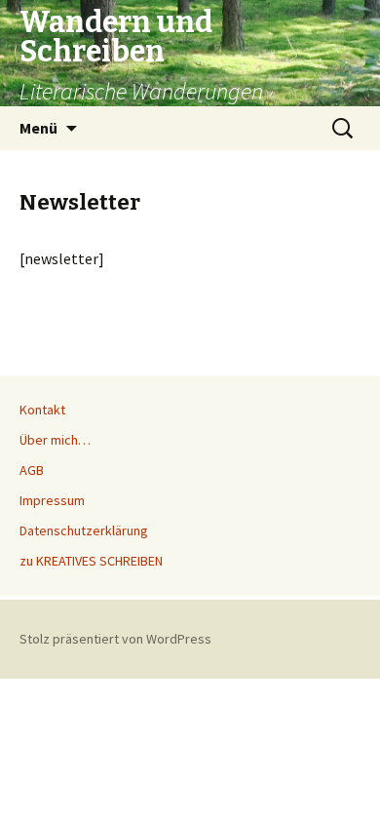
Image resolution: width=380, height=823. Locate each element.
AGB (31, 470)
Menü (38, 127)
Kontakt (42, 409)
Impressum (52, 500)
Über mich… (55, 440)
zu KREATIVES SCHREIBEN (91, 560)
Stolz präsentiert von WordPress (115, 638)
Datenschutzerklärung (83, 530)
